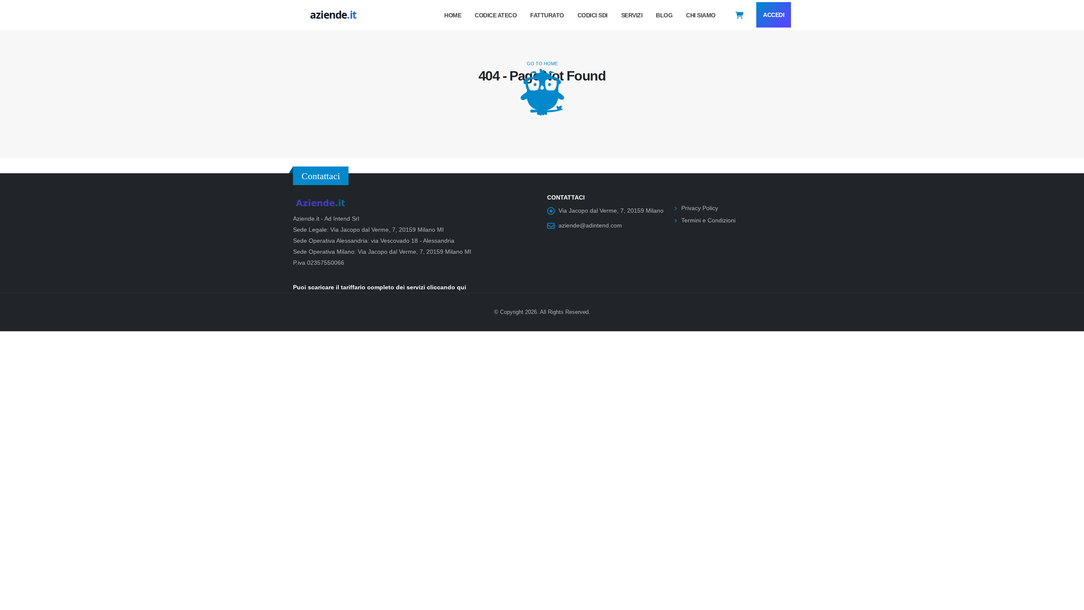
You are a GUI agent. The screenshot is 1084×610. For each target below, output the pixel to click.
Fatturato (547, 15)
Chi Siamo (701, 15)
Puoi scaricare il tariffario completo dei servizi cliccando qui (379, 287)
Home (452, 15)
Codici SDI (593, 15)
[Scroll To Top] (1069, 600)
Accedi (773, 14)
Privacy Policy (699, 208)
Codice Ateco (496, 15)
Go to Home (542, 63)
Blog (664, 15)
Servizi (632, 15)
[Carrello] (739, 15)
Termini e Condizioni (708, 220)
